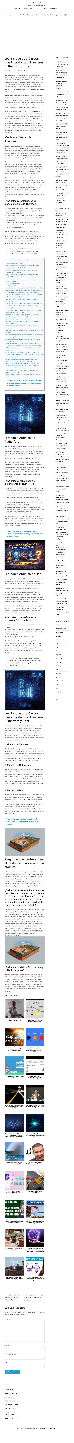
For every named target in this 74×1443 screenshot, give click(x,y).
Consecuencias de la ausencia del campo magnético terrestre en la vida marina (62, 159)
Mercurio (58, 654)
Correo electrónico (11, 1354)
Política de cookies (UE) (12, 1404)
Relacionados (9, 301)
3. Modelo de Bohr (11, 285)
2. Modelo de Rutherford (13, 283)
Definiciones (53, 8)
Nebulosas (59, 658)
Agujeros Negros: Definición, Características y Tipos (62, 574)
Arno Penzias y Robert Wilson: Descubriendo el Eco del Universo (62, 601)
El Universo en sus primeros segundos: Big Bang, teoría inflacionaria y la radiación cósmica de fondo (62, 391)
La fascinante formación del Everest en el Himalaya (62, 338)
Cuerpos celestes (61, 628)
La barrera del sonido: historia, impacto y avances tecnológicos (24, 343)
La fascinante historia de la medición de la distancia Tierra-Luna (62, 470)
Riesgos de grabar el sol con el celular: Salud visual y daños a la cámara (62, 255)
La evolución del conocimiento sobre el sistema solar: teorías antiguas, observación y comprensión (62, 147)
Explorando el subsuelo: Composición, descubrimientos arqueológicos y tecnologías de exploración (61, 550)
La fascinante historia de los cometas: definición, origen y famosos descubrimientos (62, 184)
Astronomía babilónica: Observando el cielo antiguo (62, 94)
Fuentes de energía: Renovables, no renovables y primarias (62, 582)
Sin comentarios (23, 70)
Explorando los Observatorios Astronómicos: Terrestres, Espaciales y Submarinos (62, 232)
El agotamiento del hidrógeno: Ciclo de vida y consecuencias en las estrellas (62, 348)
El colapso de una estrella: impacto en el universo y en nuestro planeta (62, 520)
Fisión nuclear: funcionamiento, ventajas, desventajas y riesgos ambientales (62, 498)
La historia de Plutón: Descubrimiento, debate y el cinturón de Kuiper (62, 136)
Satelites (58, 673)
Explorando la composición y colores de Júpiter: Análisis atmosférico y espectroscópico (62, 368)
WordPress (52, 1428)
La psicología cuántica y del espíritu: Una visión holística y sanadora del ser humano (62, 277)
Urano (57, 695)
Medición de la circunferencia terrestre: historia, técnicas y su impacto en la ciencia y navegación (62, 458)
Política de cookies (10, 1418)
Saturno (58, 677)
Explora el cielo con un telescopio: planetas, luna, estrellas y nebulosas (62, 116)
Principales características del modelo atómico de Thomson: (23, 265)
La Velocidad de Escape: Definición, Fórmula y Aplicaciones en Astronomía (62, 74)
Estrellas (58, 636)
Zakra (45, 1428)
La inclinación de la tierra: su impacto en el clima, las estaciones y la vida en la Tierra (62, 418)
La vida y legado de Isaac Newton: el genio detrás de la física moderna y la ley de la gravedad (62, 171)
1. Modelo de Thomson (12, 281)
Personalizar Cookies (11, 1401)
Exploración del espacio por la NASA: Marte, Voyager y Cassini (62, 479)
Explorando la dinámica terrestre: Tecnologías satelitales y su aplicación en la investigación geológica (62, 533)
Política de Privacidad (11, 1393)
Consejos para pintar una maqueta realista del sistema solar (62, 222)
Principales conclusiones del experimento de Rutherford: (22, 270)
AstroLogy (37, 2)
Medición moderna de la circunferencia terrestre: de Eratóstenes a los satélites (62, 301)
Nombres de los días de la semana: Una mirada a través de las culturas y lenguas (62, 289)
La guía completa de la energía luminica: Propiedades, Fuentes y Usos (62, 509)
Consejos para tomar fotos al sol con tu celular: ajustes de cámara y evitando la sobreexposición (62, 104)
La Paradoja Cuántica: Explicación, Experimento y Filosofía (62, 84)
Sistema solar (28, 8)
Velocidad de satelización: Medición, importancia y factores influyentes (13, 1297)
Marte (57, 651)
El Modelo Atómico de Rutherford (15, 268)
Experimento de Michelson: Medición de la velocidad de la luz (23, 345)
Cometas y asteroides (62, 621)
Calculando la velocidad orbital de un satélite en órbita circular (24, 303)
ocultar (28, 260)
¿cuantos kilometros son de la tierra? (62, 410)
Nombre (7, 1345)
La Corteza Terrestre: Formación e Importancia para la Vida (62, 266)
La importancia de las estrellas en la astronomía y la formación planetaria (34, 1297)
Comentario (9, 1319)
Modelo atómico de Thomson (14, 263)
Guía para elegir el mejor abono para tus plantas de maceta (23, 363)
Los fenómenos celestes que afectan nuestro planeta (62, 64)
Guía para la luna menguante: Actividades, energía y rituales (62, 610)
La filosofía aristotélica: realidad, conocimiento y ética (62, 403)
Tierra (57, 688)
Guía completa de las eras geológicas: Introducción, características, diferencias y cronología (62, 199)
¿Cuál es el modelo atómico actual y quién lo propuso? (21, 299)
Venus (57, 699)
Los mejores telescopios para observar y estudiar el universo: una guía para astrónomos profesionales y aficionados (62, 433)
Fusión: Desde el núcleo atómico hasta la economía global (22, 352)
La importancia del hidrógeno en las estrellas (61, 126)
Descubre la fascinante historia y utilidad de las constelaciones (62, 379)
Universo (17, 8)
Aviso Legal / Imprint (11, 1408)
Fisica (38, 8)
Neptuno (58, 662)
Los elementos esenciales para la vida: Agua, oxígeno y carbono (62, 591)
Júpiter (58, 643)
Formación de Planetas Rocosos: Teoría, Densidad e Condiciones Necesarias (62, 327)
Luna (57, 647)
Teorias (45, 8)
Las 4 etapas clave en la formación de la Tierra (62, 489)
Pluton (57, 669)
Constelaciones (60, 625)
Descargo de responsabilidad (9, 1413)
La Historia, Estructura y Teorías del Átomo (18, 319)
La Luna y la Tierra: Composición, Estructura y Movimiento (61, 244)
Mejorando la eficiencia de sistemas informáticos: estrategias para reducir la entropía (62, 314)
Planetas (58, 666)
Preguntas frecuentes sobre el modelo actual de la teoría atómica (25, 288)
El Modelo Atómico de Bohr (13, 272)
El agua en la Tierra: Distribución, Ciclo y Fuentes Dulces (61, 446)
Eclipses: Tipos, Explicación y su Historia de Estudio (61, 358)
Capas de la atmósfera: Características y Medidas (61, 564)
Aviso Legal (8, 1397)
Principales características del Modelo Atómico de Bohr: (22, 274)
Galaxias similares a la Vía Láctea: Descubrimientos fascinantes (62, 212)
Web (6, 1363)
